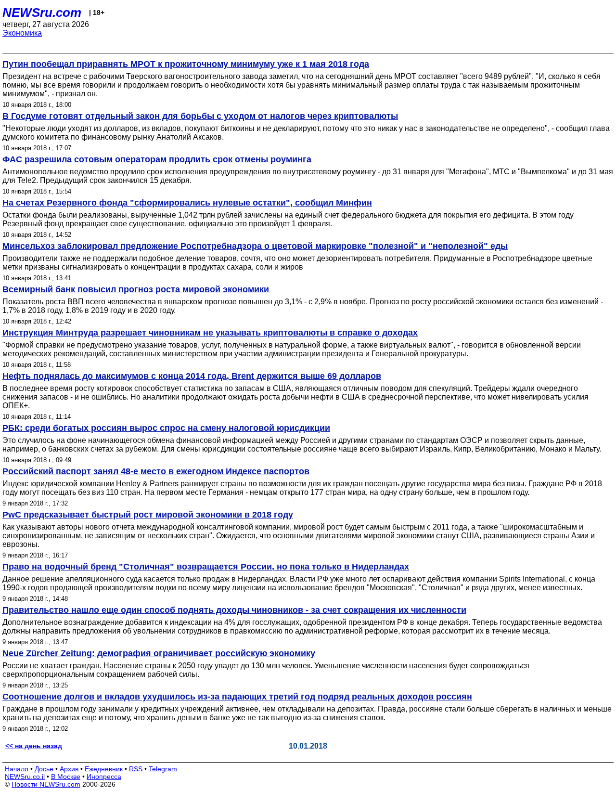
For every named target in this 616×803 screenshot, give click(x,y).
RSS (135, 769)
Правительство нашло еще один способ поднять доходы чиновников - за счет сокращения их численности (234, 610)
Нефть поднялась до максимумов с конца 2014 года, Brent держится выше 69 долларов (191, 376)
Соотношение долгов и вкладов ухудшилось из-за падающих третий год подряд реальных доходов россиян (237, 696)
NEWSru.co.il (25, 776)
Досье (44, 769)
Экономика (22, 33)
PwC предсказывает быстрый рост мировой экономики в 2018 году (147, 514)
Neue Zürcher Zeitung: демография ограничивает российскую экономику (158, 653)
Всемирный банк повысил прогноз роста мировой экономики (135, 289)
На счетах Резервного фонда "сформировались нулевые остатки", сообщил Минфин (187, 202)
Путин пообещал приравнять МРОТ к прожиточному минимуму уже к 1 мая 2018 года (185, 64)
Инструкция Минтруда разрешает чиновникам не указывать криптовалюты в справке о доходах (210, 332)
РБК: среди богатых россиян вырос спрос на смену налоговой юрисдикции (166, 428)
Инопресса (104, 776)
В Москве (65, 776)
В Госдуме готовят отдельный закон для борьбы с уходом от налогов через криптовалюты (200, 116)
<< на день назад (33, 746)
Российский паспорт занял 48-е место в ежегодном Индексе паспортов (155, 471)
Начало (16, 769)
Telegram (163, 769)
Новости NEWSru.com (46, 784)
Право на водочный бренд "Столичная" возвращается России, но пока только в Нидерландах (205, 566)
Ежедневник (104, 769)
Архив (69, 769)
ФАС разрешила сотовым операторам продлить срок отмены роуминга (156, 159)
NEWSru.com (41, 12)
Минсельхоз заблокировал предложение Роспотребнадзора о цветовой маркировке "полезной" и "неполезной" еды (255, 246)
